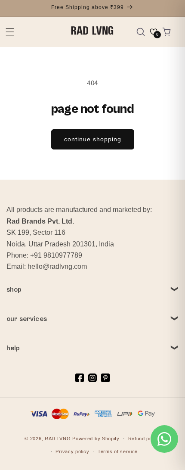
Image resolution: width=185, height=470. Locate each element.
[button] (9, 31)
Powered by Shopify (96, 438)
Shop (14, 289)
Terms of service (118, 451)
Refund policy (144, 438)
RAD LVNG (58, 438)
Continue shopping (92, 139)
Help (13, 348)
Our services (26, 319)
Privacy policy (72, 451)
